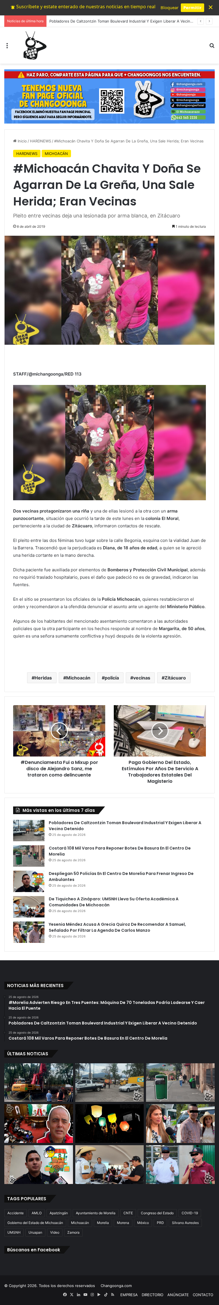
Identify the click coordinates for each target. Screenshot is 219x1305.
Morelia (103, 1223)
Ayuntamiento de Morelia (95, 1213)
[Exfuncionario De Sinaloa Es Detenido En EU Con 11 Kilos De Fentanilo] (180, 1164)
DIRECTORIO (152, 1294)
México (143, 1223)
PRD (160, 1223)
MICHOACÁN (56, 153)
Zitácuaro (175, 678)
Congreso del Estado (157, 1213)
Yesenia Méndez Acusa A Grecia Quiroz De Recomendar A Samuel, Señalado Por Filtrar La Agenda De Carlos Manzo (117, 927)
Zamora (73, 1232)
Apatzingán (59, 1213)
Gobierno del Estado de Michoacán (35, 1223)
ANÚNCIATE (178, 1294)
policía (112, 678)
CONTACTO (203, 1294)
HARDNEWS (40, 141)
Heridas (43, 678)
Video (54, 1232)
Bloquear (170, 7)
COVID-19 (190, 1213)
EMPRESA (129, 1294)
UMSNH (14, 1232)
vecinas (141, 678)
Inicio (22, 141)
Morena (123, 1223)
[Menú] (7, 47)
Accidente (15, 1213)
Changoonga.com (116, 1285)
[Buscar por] (212, 47)
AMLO (37, 1213)
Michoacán (78, 678)
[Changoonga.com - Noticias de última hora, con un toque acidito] (33, 45)
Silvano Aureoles (185, 1223)
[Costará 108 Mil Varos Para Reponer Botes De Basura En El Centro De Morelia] (28, 856)
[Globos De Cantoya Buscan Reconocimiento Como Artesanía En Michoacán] (109, 1123)
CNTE (128, 1213)
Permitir (192, 7)
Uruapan (35, 1232)
